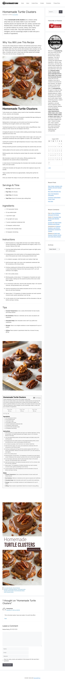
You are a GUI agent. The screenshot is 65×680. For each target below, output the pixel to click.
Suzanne (50, 222)
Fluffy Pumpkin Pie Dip (8, 592)
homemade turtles (22, 589)
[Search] (60, 11)
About (27, 3)
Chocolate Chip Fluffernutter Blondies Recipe (54, 218)
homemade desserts (12, 589)
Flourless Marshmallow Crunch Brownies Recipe (14, 590)
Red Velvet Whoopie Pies (54, 191)
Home (22, 3)
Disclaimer (48, 3)
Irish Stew (50, 201)
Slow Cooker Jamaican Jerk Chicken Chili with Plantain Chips (55, 188)
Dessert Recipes (16, 587)
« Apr (49, 167)
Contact (42, 3)
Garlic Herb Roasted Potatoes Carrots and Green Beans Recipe (54, 235)
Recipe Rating (6, 629)
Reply (6, 618)
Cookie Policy (35, 3)
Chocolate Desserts (8, 587)
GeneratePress (37, 678)
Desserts (6, 589)
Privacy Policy (57, 3)
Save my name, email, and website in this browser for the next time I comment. (21, 660)
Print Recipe (38, 397)
